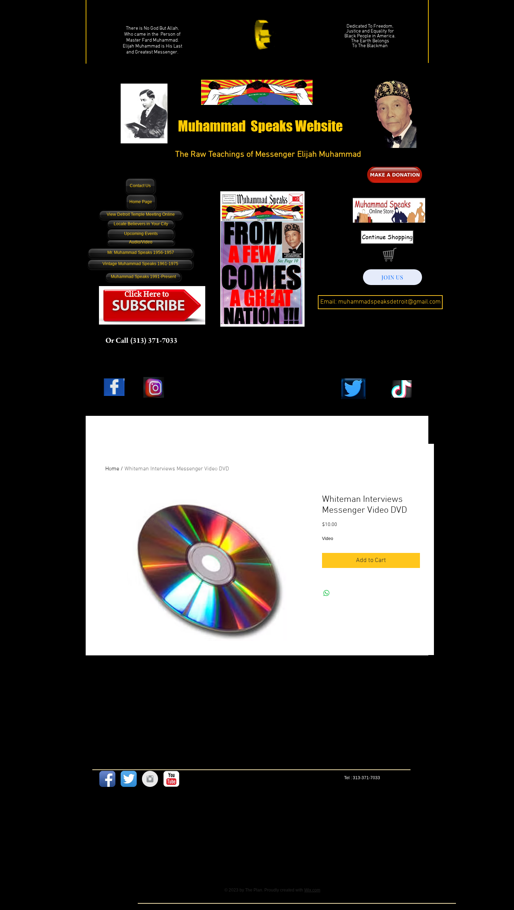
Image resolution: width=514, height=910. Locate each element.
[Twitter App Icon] (129, 779)
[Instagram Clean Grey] (150, 779)
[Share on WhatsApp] (326, 593)
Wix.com (312, 890)
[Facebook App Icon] (107, 779)
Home (112, 468)
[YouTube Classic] (171, 779)
